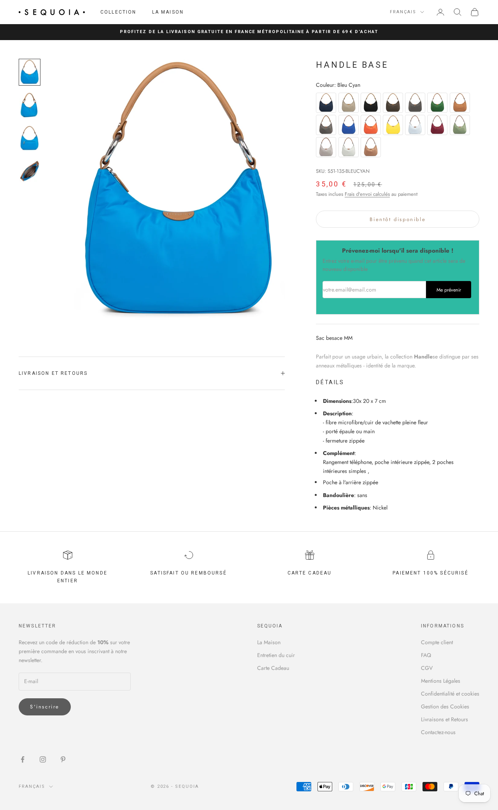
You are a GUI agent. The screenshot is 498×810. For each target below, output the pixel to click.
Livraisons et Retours (444, 719)
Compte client (437, 642)
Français (403, 11)
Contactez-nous (438, 732)
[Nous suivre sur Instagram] (43, 759)
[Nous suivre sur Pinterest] (63, 759)
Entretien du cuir (276, 655)
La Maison (168, 12)
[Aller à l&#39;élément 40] (29, 171)
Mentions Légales (440, 681)
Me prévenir (449, 289)
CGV (427, 668)
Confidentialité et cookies (450, 694)
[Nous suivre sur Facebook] (22, 759)
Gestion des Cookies (445, 706)
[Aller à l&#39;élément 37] (29, 72)
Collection (118, 12)
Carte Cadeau (273, 668)
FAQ (426, 655)
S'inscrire (45, 706)
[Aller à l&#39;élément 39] (29, 138)
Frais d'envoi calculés (367, 194)
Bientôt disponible (398, 219)
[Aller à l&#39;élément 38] (29, 105)
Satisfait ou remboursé (188, 573)
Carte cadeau (310, 573)
